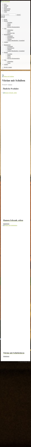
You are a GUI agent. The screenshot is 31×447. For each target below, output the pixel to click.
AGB (5, 7)
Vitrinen (9, 39)
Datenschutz (7, 8)
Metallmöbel (7, 34)
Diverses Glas (11, 33)
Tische (9, 24)
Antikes (6, 42)
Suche (18, 14)
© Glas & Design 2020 (24, 362)
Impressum (7, 10)
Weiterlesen (6, 224)
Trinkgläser (10, 30)
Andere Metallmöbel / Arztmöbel (15, 40)
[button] (3, 75)
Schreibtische (10, 37)
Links (5, 11)
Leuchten (9, 22)
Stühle (9, 25)
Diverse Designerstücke (13, 27)
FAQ (5, 4)
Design (6, 21)
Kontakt (6, 5)
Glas (5, 28)
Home (5, 19)
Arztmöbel (10, 36)
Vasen (8, 31)
